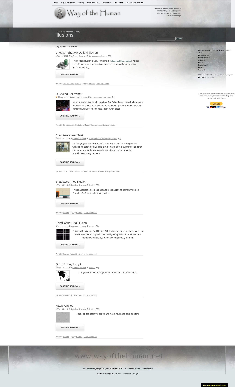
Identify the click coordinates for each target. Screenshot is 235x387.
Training (81, 3)
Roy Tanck (223, 75)
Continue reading (70, 74)
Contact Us (107, 3)
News (200, 67)
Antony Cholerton (79, 56)
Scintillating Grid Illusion (71, 222)
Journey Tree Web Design (126, 373)
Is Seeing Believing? (69, 93)
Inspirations (107, 97)
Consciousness (94, 56)
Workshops (214, 50)
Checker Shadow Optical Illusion (77, 52)
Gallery (200, 60)
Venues (200, 70)
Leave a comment (102, 84)
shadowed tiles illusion (121, 61)
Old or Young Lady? (68, 264)
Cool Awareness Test (69, 135)
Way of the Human (68, 3)
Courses (201, 50)
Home (56, 3)
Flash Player (202, 77)
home (58, 31)
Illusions (104, 56)
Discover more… (93, 3)
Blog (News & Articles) (134, 3)
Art (199, 53)
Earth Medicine (203, 57)
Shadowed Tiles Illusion (71, 181)
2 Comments (115, 171)
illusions (92, 84)
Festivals (207, 50)
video (100, 125)
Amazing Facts (224, 50)
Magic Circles (64, 305)
